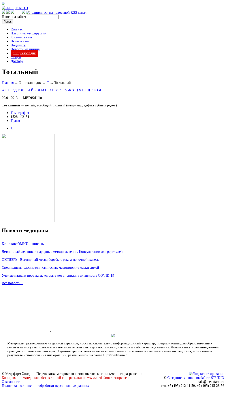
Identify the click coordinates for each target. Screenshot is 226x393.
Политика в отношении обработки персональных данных (45, 385)
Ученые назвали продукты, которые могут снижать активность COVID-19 (58, 275)
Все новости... (12, 283)
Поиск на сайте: (14, 17)
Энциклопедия (24, 53)
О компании (11, 382)
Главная (17, 29)
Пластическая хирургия (28, 33)
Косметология (21, 37)
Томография (20, 113)
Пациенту (18, 45)
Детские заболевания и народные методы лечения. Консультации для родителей (62, 251)
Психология (20, 41)
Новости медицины (25, 49)
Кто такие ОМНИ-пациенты (23, 244)
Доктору (17, 61)
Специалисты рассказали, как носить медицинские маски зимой (50, 267)
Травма (16, 121)
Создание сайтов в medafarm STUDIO (195, 378)
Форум (16, 57)
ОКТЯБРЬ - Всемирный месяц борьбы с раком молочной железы (51, 259)
